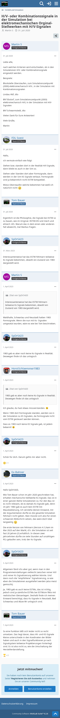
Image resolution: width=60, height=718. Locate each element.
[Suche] (42, 4)
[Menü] (56, 4)
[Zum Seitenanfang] (55, 714)
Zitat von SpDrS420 (18, 295)
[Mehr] (55, 56)
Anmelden (14, 688)
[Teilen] (56, 36)
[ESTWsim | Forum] (4, 4)
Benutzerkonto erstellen (40, 688)
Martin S (9, 30)
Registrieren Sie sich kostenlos (26, 678)
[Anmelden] (49, 3)
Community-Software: (30, 713)
